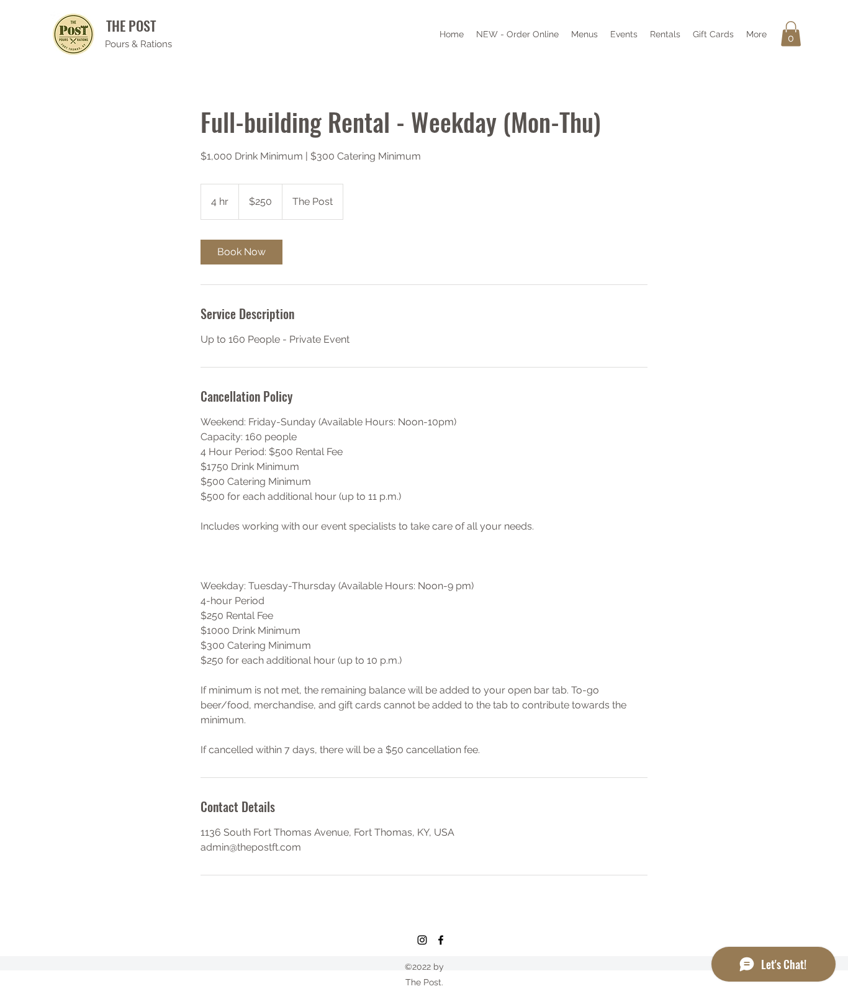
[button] (790, 34)
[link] (241, 252)
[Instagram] (422, 940)
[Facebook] (441, 940)
